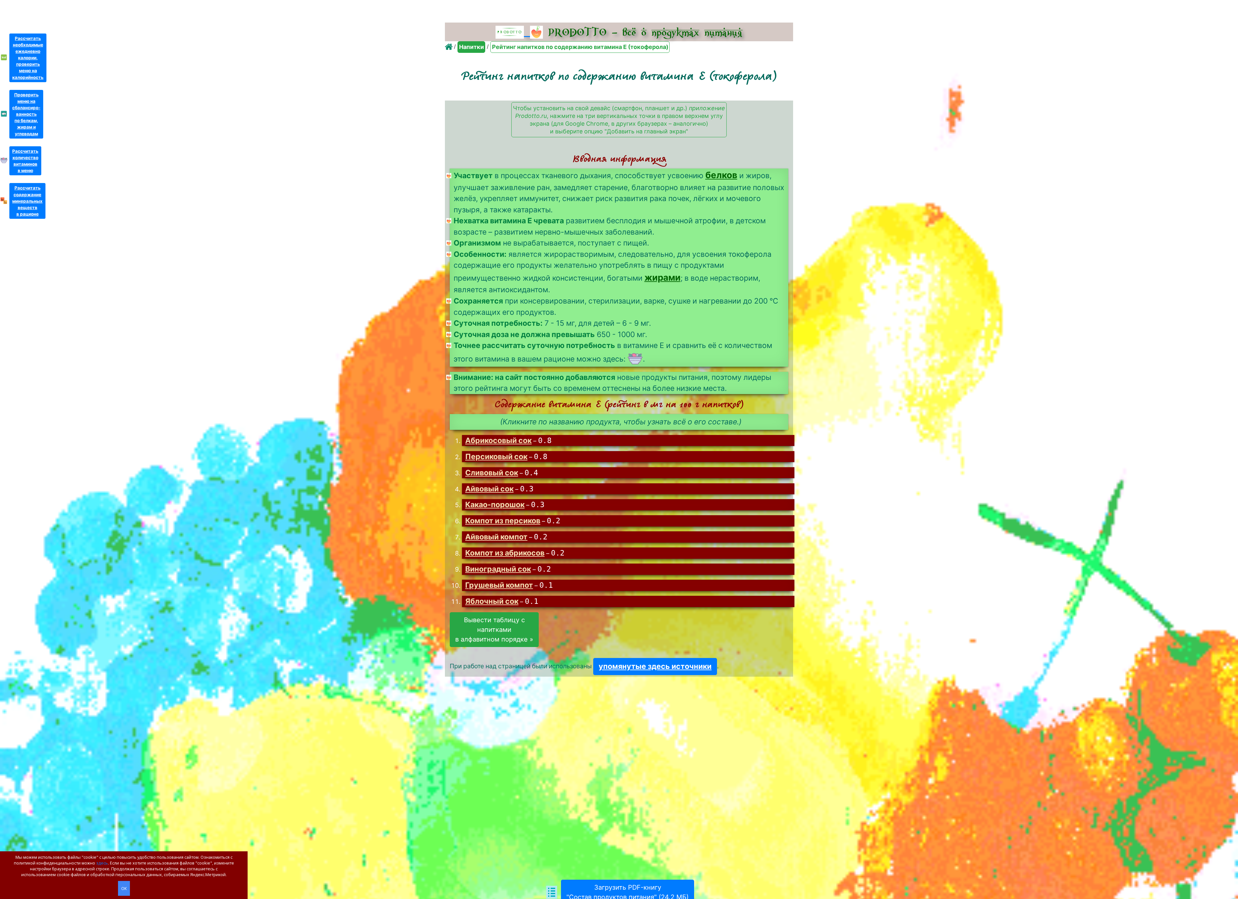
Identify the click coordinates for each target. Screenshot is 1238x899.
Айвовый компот (496, 536)
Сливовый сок (491, 472)
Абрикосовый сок (498, 440)
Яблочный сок (491, 601)
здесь (102, 863)
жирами (662, 277)
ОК (124, 888)
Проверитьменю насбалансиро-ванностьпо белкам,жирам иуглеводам (26, 114)
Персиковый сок (496, 456)
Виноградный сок (498, 569)
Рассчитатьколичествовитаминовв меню (25, 161)
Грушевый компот (499, 585)
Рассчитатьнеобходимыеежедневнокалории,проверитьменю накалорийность (28, 58)
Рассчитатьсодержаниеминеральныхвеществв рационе (27, 201)
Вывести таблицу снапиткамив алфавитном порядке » (494, 629)
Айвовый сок (489, 488)
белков (721, 174)
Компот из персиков (502, 520)
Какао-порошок (495, 504)
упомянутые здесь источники (655, 666)
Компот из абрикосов (505, 552)
